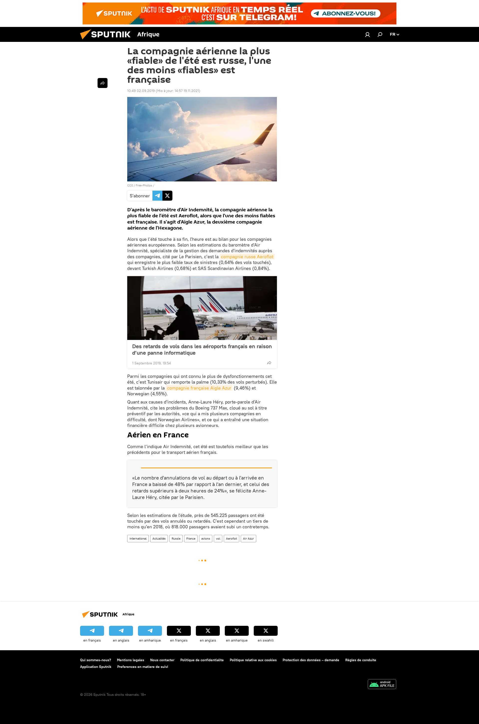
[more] (269, 363)
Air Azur (248, 538)
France (190, 538)
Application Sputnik (95, 666)
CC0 (130, 185)
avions (205, 538)
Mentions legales (130, 660)
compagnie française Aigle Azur (199, 388)
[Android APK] (382, 684)
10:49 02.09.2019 (141, 90)
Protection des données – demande (311, 660)
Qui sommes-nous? (95, 660)
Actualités (159, 538)
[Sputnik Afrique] (107, 40)
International (137, 538)
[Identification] (367, 34)
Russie (176, 538)
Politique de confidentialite (202, 660)
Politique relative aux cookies (253, 660)
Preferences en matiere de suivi (142, 666)
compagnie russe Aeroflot (247, 256)
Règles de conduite (360, 660)
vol (218, 538)
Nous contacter (162, 660)
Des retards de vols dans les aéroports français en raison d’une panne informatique (202, 349)
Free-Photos (144, 185)
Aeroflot (231, 538)
